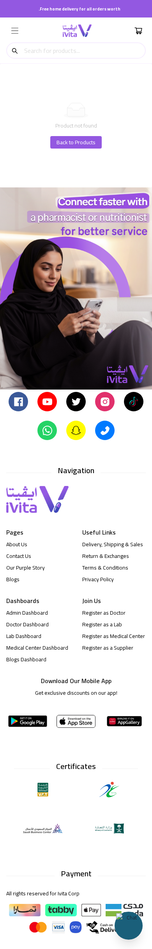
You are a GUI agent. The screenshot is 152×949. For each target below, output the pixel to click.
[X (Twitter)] (76, 401)
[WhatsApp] (47, 430)
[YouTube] (47, 401)
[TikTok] (133, 401)
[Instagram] (105, 401)
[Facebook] (18, 401)
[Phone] (105, 430)
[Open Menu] (14, 30)
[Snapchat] (76, 430)
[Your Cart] (138, 30)
